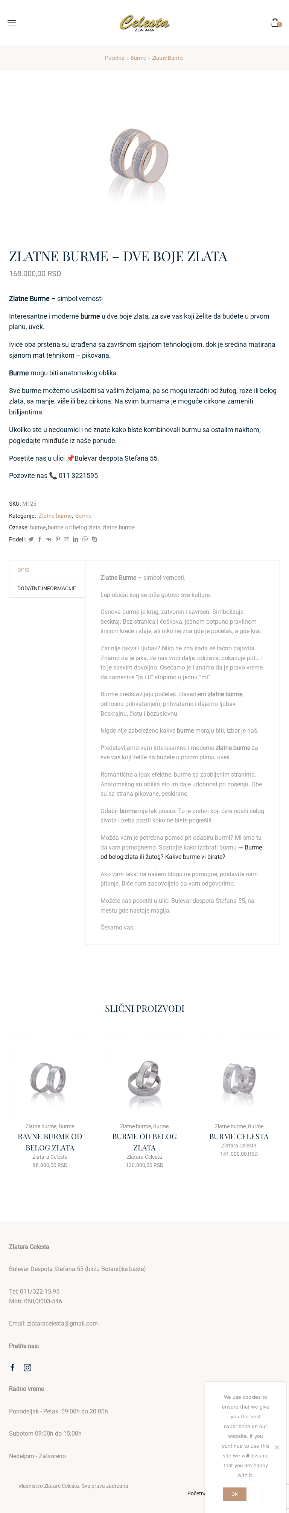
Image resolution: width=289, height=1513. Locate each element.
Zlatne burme (167, 58)
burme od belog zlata (74, 527)
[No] (276, 1447)
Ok (234, 1494)
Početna (115, 58)
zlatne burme (118, 527)
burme (38, 527)
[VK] (48, 540)
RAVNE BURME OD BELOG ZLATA (50, 1141)
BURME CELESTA (239, 1136)
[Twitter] (30, 540)
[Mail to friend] (66, 540)
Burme (138, 58)
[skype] (93, 540)
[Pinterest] (57, 540)
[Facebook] (39, 540)
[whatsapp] (85, 540)
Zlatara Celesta (50, 1157)
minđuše (55, 440)
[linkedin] (75, 540)
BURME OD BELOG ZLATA (144, 1141)
